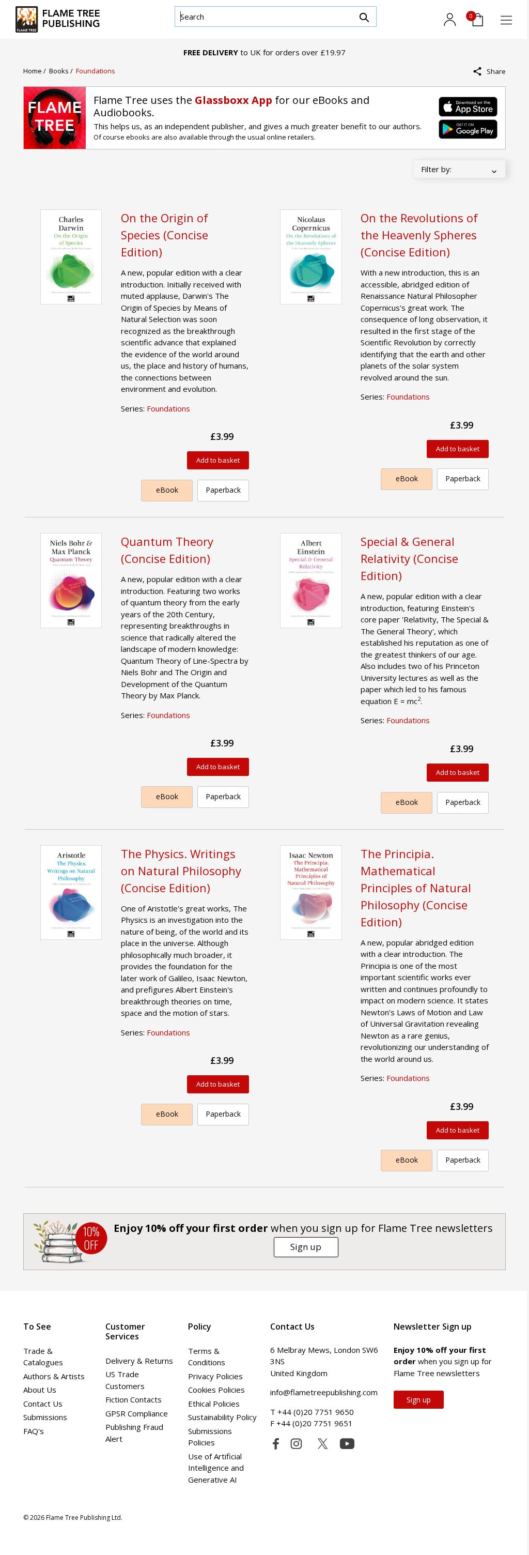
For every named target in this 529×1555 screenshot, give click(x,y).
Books (59, 70)
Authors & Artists (54, 1376)
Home (33, 70)
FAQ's (33, 1431)
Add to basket (218, 460)
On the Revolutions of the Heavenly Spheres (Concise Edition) (419, 235)
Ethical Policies (214, 1403)
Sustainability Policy (222, 1417)
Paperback (223, 490)
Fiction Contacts (133, 1399)
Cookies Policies (216, 1389)
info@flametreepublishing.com (324, 1392)
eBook (167, 490)
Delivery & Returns (139, 1360)
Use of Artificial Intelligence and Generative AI (216, 1468)
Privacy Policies (215, 1376)
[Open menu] (506, 20)
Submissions (45, 1417)
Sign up (305, 1247)
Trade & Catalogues (43, 1357)
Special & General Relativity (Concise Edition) (409, 558)
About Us (39, 1389)
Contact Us (43, 1403)
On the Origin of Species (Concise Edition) (164, 235)
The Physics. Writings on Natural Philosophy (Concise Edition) (181, 870)
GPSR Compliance (136, 1413)
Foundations (95, 70)
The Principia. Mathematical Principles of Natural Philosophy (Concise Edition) (416, 887)
